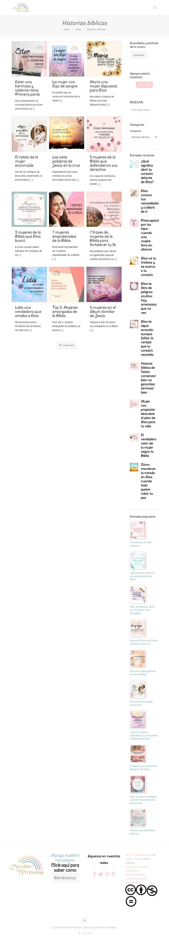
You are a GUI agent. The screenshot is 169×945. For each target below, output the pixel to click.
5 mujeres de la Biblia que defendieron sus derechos (103, 163)
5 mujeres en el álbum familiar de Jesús (103, 311)
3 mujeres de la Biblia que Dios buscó (28, 236)
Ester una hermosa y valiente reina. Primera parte (27, 88)
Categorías (135, 130)
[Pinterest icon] (86, 933)
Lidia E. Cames (134, 859)
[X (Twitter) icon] (83, 933)
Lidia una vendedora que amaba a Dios (28, 311)
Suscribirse (139, 55)
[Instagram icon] (89, 933)
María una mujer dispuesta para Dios (103, 86)
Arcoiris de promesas (138, 855)
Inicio (66, 29)
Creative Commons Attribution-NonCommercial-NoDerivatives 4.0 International (137, 874)
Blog (78, 29)
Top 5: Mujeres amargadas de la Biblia (65, 311)
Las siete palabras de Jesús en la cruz (66, 161)
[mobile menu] (155, 7)
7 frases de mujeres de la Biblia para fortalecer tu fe (103, 238)
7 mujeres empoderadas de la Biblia (64, 236)
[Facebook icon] (79, 933)
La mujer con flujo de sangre (64, 83)
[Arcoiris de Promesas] (20, 7)
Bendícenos (65, 877)
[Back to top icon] (84, 920)
